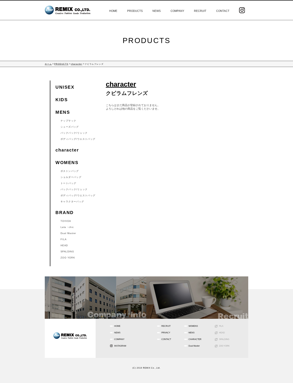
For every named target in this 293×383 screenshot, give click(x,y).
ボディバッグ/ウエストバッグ (78, 139)
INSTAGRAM (120, 346)
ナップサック (68, 120)
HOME (113, 10)
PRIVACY (165, 332)
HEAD (64, 245)
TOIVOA (66, 221)
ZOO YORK (68, 257)
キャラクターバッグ (72, 201)
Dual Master (68, 233)
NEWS (156, 10)
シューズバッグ (70, 126)
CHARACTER (195, 339)
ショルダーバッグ (71, 177)
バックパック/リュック (74, 133)
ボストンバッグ (70, 171)
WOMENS (67, 162)
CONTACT (222, 10)
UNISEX (64, 87)
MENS (62, 112)
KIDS (61, 99)
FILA (64, 239)
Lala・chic (67, 227)
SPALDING (67, 251)
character (67, 150)
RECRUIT (200, 10)
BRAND (64, 212)
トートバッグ (68, 183)
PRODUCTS (135, 10)
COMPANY (177, 10)
